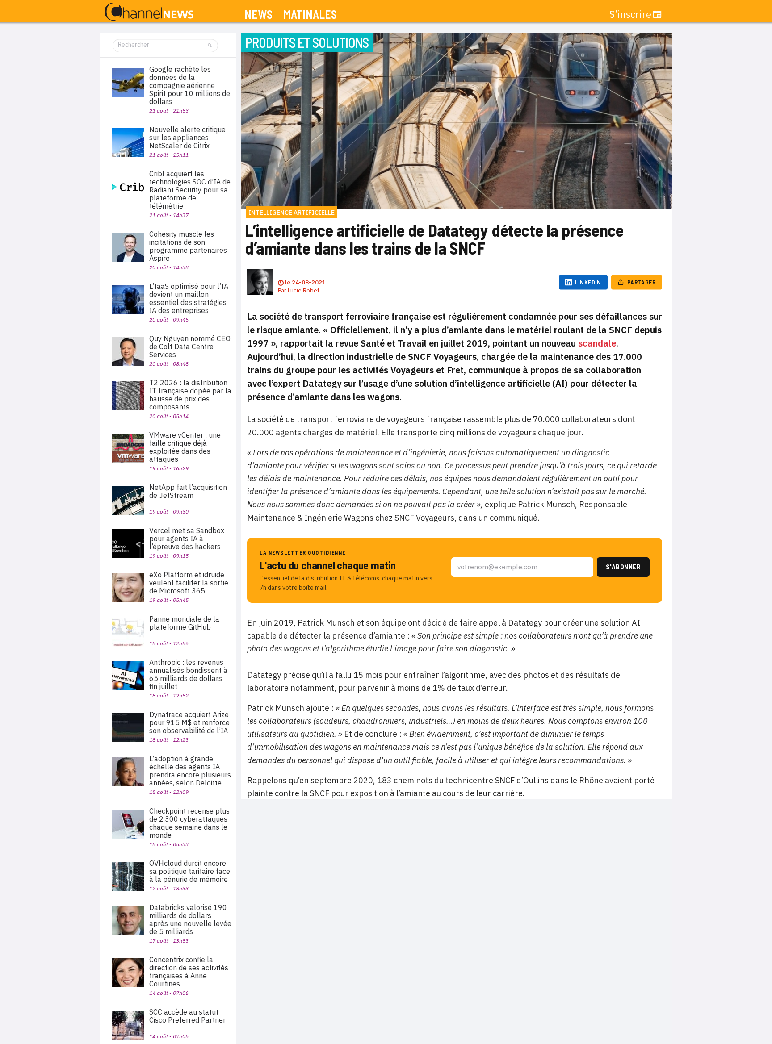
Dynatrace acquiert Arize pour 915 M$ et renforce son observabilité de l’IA (189, 722)
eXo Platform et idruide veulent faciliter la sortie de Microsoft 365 (188, 582)
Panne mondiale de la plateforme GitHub (184, 622)
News (258, 14)
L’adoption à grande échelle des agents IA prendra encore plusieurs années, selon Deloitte (190, 770)
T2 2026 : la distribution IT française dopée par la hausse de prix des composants (190, 394)
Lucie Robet (303, 290)
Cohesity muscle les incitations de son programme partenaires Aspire (188, 246)
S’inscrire (630, 14)
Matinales (310, 14)
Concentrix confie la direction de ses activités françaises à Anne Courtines (188, 971)
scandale (597, 343)
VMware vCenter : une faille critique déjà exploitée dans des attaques (185, 447)
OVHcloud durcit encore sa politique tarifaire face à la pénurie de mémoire (189, 871)
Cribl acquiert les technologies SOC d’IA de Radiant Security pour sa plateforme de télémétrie (190, 189)
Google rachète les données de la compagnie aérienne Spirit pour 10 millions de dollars (189, 85)
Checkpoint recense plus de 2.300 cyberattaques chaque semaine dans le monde (189, 822)
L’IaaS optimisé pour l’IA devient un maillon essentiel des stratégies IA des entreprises (188, 298)
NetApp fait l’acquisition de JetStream (188, 491)
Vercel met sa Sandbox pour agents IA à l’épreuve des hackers (186, 538)
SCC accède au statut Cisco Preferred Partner (187, 1015)
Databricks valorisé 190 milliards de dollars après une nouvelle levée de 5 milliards (190, 919)
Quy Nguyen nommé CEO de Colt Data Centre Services (190, 346)
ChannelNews (149, 12)
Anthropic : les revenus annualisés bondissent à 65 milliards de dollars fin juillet (188, 674)
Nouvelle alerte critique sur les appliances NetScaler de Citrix (187, 137)
